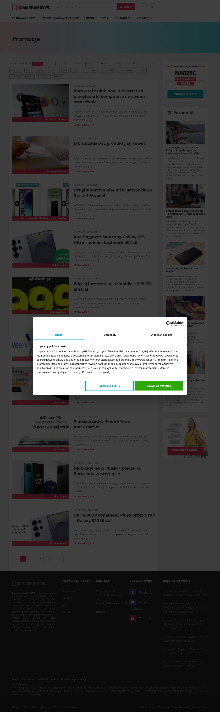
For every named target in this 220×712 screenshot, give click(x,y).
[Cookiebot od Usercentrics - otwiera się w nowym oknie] (168, 323)
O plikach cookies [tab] (161, 334)
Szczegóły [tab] (110, 334)
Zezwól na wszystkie (159, 385)
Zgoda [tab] (58, 334)
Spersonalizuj (107, 385)
